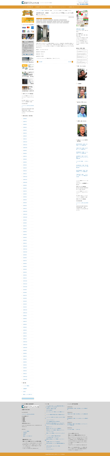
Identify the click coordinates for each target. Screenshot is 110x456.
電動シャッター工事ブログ (47, 18)
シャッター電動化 (41, 10)
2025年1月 (25, 173)
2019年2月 (25, 370)
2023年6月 (25, 228)
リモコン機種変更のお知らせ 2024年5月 (53, 421)
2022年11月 (25, 249)
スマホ (45, 21)
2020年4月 (25, 330)
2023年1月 (25, 243)
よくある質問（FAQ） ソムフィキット (52, 437)
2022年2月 (25, 275)
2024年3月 (25, 202)
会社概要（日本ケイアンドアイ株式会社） (53, 441)
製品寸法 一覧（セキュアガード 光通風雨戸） (54, 428)
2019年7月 (25, 356)
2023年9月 (25, 220)
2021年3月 (25, 304)
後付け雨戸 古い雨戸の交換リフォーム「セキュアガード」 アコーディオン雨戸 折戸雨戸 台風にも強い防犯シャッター (55, 424)
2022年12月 (25, 246)
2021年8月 (25, 292)
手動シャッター (66, 21)
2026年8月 (25, 118)
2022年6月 (25, 263)
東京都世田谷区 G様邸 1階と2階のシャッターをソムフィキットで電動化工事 (82, 166)
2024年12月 (25, 176)
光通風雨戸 (25, 388)
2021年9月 (25, 289)
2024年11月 (25, 179)
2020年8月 (25, 318)
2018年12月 (25, 376)
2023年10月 (25, 217)
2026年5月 (25, 127)
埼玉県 (59, 21)
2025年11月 (25, 144)
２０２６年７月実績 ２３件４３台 (73, 429)
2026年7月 (25, 121)
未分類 (24, 391)
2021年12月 (25, 280)
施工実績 (38, 22)
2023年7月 (25, 225)
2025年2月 (25, 170)
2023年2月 (25, 240)
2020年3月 (25, 333)
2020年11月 (25, 312)
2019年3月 (25, 367)
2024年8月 (25, 188)
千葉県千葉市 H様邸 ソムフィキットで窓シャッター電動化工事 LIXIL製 (82, 175)
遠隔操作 (54, 22)
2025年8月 (25, 153)
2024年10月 (25, 182)
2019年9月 (25, 350)
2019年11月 (25, 344)
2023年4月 (25, 234)
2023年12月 (25, 211)
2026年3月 (25, 133)
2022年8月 (25, 257)
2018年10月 (25, 379)
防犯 (57, 22)
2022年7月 (25, 260)
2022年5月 (25, 266)
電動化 (61, 22)
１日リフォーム (66, 22)
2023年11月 (25, 214)
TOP (37, 10)
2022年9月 (25, 254)
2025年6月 (25, 159)
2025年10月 (25, 147)
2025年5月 (25, 162)
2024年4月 (25, 199)
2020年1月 (25, 338)
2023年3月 (25, 237)
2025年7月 (25, 156)
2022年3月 (25, 272)
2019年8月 (25, 353)
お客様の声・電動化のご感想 (51, 408)
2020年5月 (25, 327)
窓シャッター (49, 22)
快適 (62, 21)
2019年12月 (25, 341)
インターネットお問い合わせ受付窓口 (28, 414)
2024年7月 (25, 191)
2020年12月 (25, 309)
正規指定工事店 (43, 22)
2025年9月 (25, 150)
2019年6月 (25, 359)
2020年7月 (25, 321)
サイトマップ (48, 447)
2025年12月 (25, 141)
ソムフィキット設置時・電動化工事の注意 (53, 435)
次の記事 (69, 61)
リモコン (54, 21)
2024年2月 (25, 205)
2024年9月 (25, 185)
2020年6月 (25, 324)
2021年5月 (25, 298)
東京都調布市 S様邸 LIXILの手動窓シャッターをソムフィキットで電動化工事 (82, 157)
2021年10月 (25, 286)
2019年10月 (25, 347)
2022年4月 (25, 269)
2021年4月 (25, 301)
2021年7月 (25, 295)
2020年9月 (25, 315)
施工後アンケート (49, 426)
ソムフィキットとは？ (50, 431)
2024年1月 (25, 208)
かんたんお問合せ (49, 410)
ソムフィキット (49, 21)
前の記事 (40, 61)
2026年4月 (25, 130)
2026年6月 (25, 124)
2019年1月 (25, 373)
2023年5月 (25, 231)
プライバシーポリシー (50, 449)
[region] (82, 56)
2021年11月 (25, 283)
